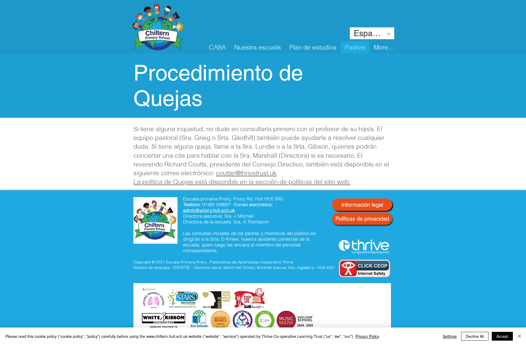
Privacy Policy (367, 336)
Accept (502, 336)
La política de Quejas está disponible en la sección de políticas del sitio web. (242, 182)
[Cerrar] (519, 336)
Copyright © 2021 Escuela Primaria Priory (170, 262)
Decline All (475, 336)
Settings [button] (450, 336)
